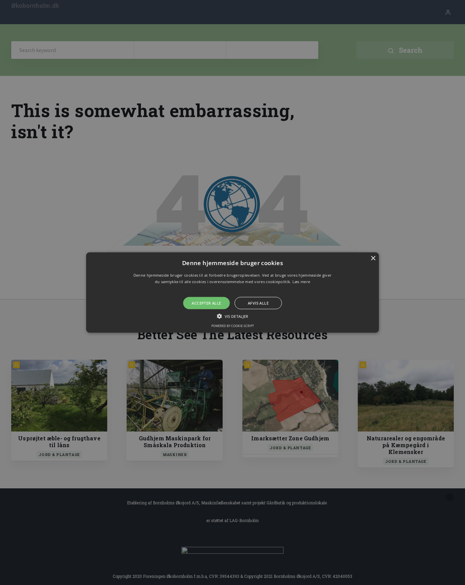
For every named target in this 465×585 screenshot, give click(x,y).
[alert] (232, 292)
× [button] (372, 258)
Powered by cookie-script (232, 326)
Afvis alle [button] (258, 303)
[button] (232, 292)
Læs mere (301, 281)
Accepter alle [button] (206, 303)
